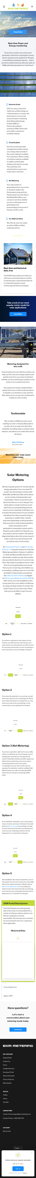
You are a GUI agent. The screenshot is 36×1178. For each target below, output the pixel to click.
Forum (5, 1065)
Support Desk (7, 1058)
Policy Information (9, 1076)
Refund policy (7, 1083)
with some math (13, 826)
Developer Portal (8, 1072)
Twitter (5, 1095)
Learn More (18, 314)
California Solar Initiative (15, 576)
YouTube (6, 1102)
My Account (7, 1131)
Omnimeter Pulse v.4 (13, 547)
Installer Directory (8, 1068)
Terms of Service (8, 1079)
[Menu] (32, 4)
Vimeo (5, 1098)
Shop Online (18, 32)
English (17, 1148)
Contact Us (18, 1029)
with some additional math (11, 886)
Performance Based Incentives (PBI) (18, 578)
